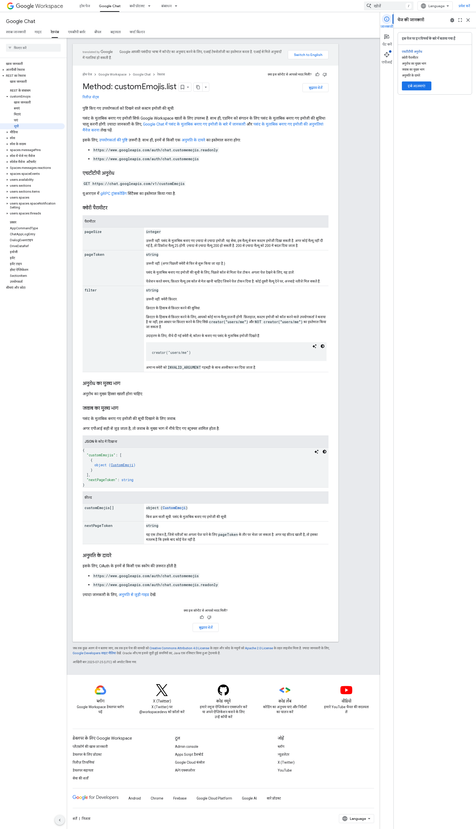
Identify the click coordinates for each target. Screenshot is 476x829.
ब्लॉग (281, 747)
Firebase (180, 798)
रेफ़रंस (55, 32)
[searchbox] (33, 48)
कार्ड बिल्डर (137, 32)
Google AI (249, 798)
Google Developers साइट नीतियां (94, 653)
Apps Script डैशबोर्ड (189, 754)
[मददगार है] (317, 74)
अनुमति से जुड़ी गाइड (134, 594)
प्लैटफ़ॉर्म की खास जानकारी (90, 747)
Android (134, 798)
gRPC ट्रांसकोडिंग (113, 193)
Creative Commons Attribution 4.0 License (179, 648)
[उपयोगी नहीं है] (324, 74)
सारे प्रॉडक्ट (274, 798)
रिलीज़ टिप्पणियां (83, 762)
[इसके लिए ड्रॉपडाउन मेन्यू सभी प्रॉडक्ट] (151, 6)
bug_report (452, 20)
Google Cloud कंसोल (190, 762)
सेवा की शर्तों (81, 778)
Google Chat (109, 6)
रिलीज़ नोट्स (91, 97)
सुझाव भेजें (315, 87)
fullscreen (460, 20)
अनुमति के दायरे (193, 140)
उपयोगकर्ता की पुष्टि (113, 140)
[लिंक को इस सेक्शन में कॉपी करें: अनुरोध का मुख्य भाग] (125, 384)
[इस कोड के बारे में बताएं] (315, 346)
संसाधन (166, 6)
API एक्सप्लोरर (185, 770)
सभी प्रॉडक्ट (137, 6)
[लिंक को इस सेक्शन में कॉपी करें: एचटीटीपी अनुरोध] (119, 174)
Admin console (186, 747)
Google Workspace (112, 74)
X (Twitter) (286, 762)
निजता (86, 819)
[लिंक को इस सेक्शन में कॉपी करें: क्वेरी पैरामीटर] (112, 208)
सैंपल (97, 32)
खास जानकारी (16, 32)
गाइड (38, 32)
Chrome (157, 798)
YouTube (285, 770)
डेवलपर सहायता (83, 770)
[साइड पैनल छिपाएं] (60, 820)
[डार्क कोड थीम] (323, 346)
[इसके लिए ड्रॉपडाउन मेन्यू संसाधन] (177, 6)
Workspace (49, 6)
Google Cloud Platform (214, 798)
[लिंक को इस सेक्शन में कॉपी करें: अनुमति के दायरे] (116, 556)
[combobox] (389, 5)
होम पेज (85, 6)
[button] (32, 70)
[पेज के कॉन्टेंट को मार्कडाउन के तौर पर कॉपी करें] (198, 87)
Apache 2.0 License (259, 648)
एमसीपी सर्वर (76, 32)
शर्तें (75, 819)
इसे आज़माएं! (416, 86)
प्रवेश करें (464, 6)
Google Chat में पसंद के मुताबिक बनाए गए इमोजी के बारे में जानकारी (194, 124)
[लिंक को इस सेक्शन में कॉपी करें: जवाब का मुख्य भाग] (123, 409)
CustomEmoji (122, 465)
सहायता (115, 32)
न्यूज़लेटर (283, 754)
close (468, 20)
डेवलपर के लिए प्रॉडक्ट (87, 754)
